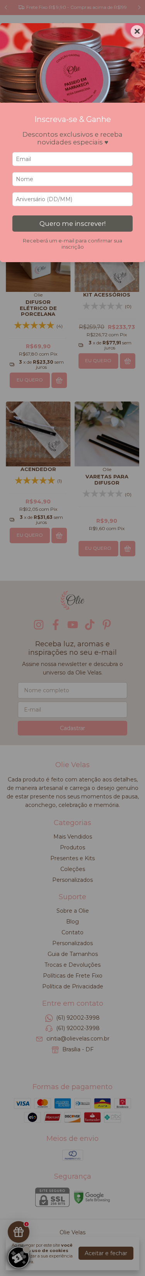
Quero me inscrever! (72, 223)
